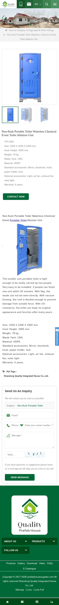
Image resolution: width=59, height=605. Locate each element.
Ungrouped (33, 30)
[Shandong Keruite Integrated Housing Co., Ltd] (29, 515)
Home (11, 30)
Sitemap (19, 589)
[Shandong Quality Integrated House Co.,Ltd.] (8, 4)
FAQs (50, 563)
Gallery (21, 563)
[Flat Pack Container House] (29, 17)
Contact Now (16, 196)
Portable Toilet (18, 220)
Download (32, 563)
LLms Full (39, 589)
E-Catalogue (29, 568)
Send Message (20, 477)
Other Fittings (47, 30)
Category (21, 30)
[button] (25, 24)
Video (42, 563)
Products (11, 563)
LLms (29, 589)
